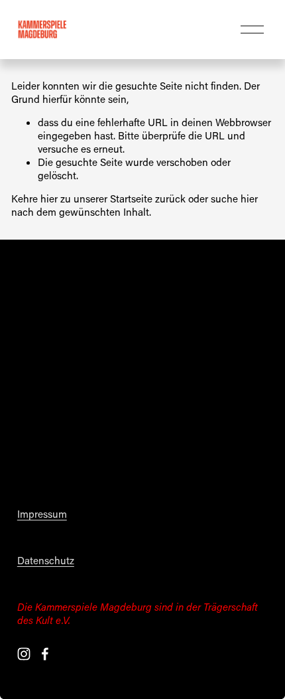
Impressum (42, 514)
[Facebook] (45, 653)
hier (49, 198)
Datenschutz (45, 560)
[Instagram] (23, 653)
